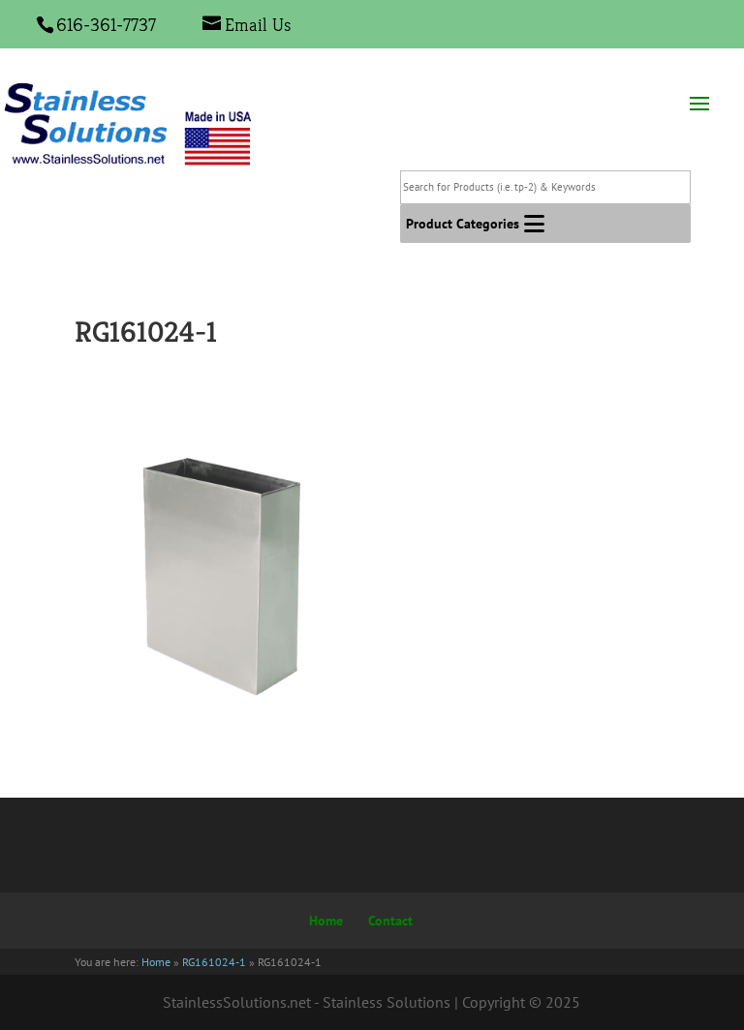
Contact (390, 920)
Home (326, 920)
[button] (462, 223)
